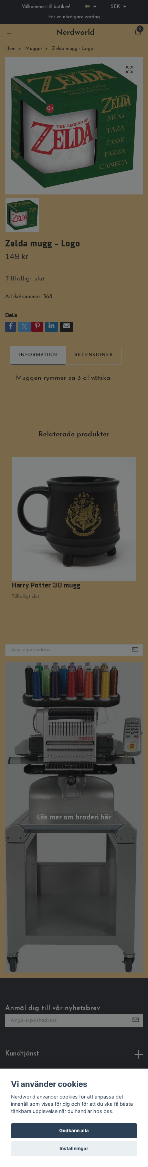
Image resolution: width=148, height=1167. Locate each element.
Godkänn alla (74, 1130)
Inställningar (74, 1148)
